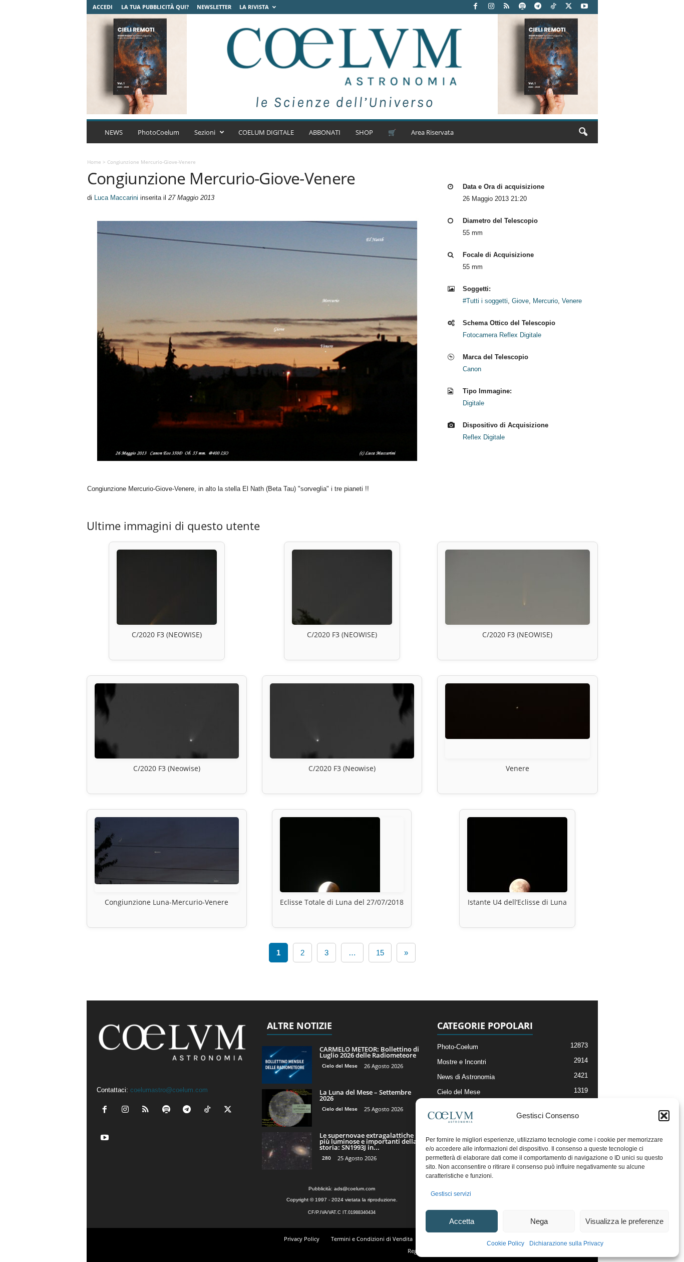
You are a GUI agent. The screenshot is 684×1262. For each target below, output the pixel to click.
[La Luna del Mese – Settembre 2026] (287, 1108)
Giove (520, 301)
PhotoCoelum (158, 132)
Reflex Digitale (484, 437)
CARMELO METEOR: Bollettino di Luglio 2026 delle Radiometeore (369, 1052)
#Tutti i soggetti (485, 301)
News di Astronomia (466, 1077)
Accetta (461, 1221)
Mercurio (545, 301)
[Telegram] (538, 7)
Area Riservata (432, 132)
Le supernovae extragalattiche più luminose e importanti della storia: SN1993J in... (368, 1141)
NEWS (114, 132)
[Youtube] (584, 7)
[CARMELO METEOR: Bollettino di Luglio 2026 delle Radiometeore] (287, 1065)
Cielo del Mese (340, 1065)
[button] (664, 1116)
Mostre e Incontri (461, 1062)
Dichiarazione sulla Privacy (566, 1243)
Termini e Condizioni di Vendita (372, 1238)
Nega (539, 1221)
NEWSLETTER (214, 7)
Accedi (103, 7)
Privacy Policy (301, 1238)
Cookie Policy (505, 1243)
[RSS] (507, 7)
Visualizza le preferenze (624, 1221)
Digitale (473, 403)
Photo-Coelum (457, 1047)
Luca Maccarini (116, 197)
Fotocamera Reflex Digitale (502, 335)
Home (94, 161)
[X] (569, 7)
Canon (472, 369)
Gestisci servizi (451, 1193)
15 (380, 952)
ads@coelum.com (354, 1188)
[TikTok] (553, 7)
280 (326, 1157)
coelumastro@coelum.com (169, 1090)
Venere (572, 301)
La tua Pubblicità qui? (155, 7)
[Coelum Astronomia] (342, 64)
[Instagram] (491, 7)
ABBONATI (324, 132)
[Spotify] (522, 7)
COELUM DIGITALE (266, 132)
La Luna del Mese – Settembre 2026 (365, 1095)
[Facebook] (476, 7)
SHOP (364, 132)
